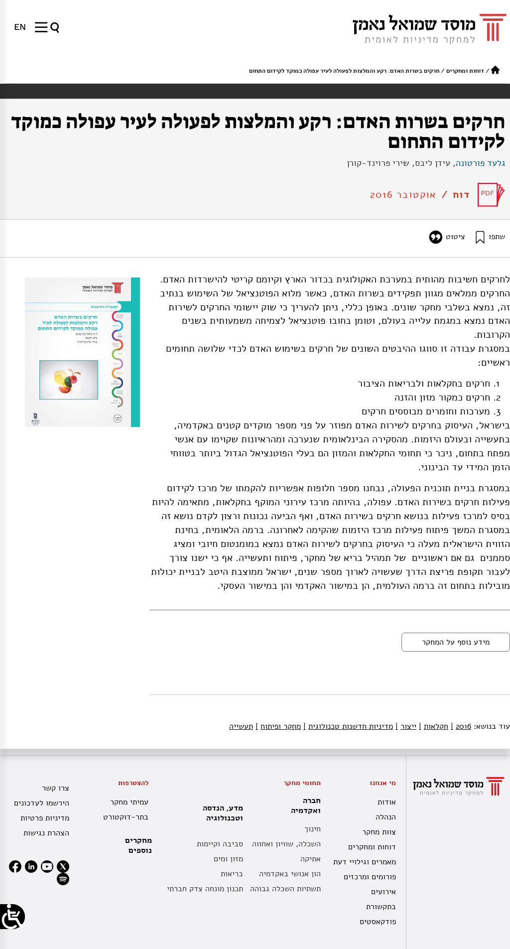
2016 (461, 726)
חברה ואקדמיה (306, 805)
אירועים (383, 891)
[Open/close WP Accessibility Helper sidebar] (12, 916)
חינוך (312, 828)
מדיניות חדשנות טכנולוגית (348, 726)
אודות (387, 802)
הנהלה (386, 817)
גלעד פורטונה (480, 163)
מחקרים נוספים (138, 845)
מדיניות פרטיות (44, 818)
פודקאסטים (378, 921)
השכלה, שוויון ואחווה (286, 843)
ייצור (405, 726)
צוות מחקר (379, 831)
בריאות (232, 873)
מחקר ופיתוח (278, 726)
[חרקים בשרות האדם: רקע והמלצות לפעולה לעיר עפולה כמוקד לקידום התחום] (491, 195)
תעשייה (241, 726)
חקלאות (433, 726)
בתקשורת (381, 906)
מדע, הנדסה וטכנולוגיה (223, 813)
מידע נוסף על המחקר (456, 642)
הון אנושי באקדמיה (290, 873)
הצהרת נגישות (46, 832)
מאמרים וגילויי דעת (364, 861)
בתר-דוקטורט (125, 817)
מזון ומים (228, 858)
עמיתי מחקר (129, 802)
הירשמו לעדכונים (41, 803)
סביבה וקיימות (220, 843)
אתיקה (310, 858)
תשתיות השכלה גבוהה (285, 888)
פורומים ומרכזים (370, 876)
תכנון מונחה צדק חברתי (205, 888)
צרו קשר (55, 788)
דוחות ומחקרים (465, 71)
